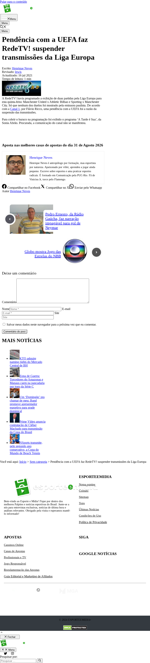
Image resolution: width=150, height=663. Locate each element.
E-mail (66, 309)
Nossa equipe (87, 484)
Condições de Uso (90, 515)
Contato (83, 490)
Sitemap (84, 496)
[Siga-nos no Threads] (107, 546)
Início (22, 461)
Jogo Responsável (15, 563)
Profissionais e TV (15, 557)
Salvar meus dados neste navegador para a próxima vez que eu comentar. (51, 324)
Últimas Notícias (89, 509)
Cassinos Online (14, 544)
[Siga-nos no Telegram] (115, 546)
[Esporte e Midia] (24, 12)
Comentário (9, 302)
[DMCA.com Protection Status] (75, 628)
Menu (5, 23)
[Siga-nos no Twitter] (82, 546)
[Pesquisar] (40, 661)
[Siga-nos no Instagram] (90, 546)
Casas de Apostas (14, 551)
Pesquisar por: (8, 656)
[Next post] (96, 252)
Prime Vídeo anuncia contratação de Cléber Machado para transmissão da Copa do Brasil (28, 427)
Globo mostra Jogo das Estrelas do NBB (43, 253)
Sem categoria (38, 461)
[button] (3, 27)
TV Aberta (8, 136)
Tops (82, 503)
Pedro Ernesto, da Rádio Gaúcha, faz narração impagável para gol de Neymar (64, 221)
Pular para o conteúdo (13, 1)
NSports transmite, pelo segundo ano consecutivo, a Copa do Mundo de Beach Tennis (26, 448)
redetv (6, 129)
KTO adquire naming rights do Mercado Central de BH (26, 362)
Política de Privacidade (93, 522)
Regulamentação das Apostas (21, 569)
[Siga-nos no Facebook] (98, 546)
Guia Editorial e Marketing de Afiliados (28, 576)
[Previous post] (10, 219)
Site (56, 313)
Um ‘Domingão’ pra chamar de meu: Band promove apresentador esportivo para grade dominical (27, 404)
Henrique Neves (20, 191)
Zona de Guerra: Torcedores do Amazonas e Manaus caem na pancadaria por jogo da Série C (27, 381)
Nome (6, 309)
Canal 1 (15, 109)
